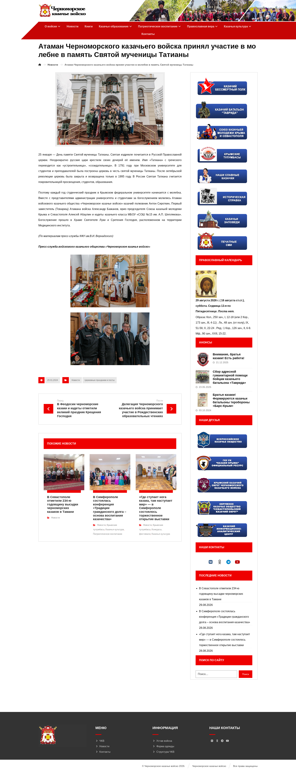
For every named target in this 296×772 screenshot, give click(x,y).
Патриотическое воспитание (107, 534)
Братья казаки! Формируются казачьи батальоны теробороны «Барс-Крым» (231, 400)
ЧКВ (101, 740)
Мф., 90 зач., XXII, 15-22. (211, 333)
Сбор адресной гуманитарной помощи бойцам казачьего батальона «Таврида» (230, 377)
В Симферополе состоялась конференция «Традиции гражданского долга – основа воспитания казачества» (224, 617)
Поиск (245, 674)
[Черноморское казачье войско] (62, 10)
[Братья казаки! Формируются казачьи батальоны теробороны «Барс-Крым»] (202, 400)
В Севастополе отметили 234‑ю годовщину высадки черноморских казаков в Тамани (221, 594)
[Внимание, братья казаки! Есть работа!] (202, 359)
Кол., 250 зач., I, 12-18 (220, 317)
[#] (210, 561)
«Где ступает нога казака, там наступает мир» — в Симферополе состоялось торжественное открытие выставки (224, 640)
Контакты (104, 751)
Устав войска (164, 740)
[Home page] (39, 64)
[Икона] (224, 284)
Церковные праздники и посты (100, 380)
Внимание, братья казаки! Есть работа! (228, 356)
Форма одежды (165, 746)
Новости (76, 380)
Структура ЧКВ (165, 751)
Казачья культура (115, 529)
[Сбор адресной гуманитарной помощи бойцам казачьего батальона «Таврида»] (202, 377)
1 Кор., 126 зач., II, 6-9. (237, 328)
